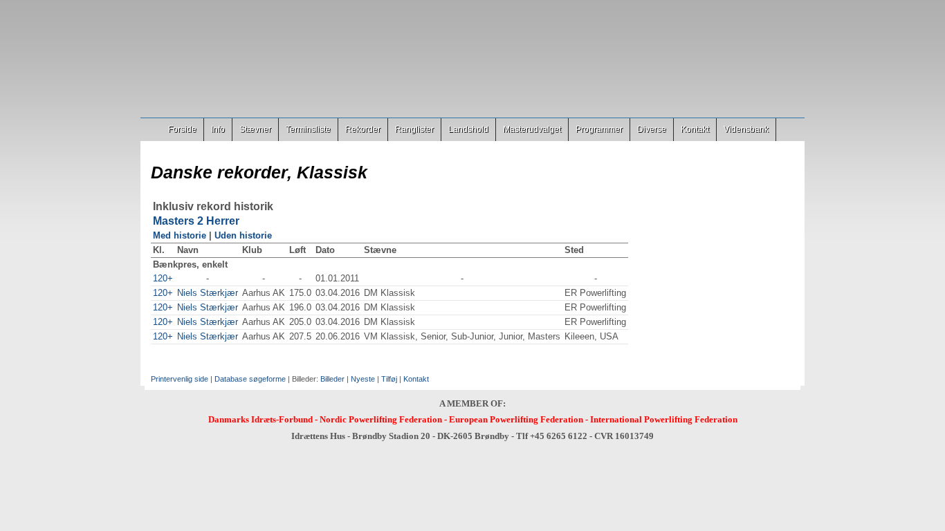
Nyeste (363, 379)
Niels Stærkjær (207, 293)
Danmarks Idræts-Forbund (260, 419)
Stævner (255, 129)
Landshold (468, 129)
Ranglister (414, 129)
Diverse (651, 129)
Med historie (179, 235)
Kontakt (695, 129)
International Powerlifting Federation (663, 419)
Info (218, 129)
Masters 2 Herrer (196, 221)
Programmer (599, 129)
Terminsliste (308, 129)
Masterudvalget (532, 129)
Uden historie (243, 235)
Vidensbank (746, 129)
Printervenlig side (179, 379)
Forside (182, 129)
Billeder (332, 379)
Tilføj (389, 379)
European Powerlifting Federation (516, 419)
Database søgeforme (250, 379)
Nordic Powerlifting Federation (381, 419)
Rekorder (362, 129)
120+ (163, 278)
